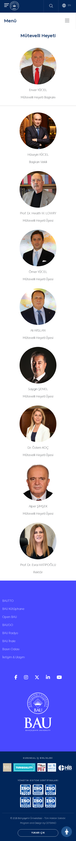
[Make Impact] (41, 768)
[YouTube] (59, 679)
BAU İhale (8, 641)
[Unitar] (52, 768)
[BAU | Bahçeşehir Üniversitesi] (14, 6)
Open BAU (9, 617)
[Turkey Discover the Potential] (24, 768)
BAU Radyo (10, 633)
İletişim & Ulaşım (13, 657)
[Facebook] (16, 679)
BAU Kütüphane (13, 609)
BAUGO (7, 625)
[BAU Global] (7, 768)
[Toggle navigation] (67, 20)
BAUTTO (8, 601)
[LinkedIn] (48, 679)
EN (69, 5)
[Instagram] (26, 679)
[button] (7, 5)
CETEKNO (51, 823)
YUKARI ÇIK (38, 833)
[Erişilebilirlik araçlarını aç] (66, 831)
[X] (37, 679)
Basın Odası (10, 649)
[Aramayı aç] (51, 6)
